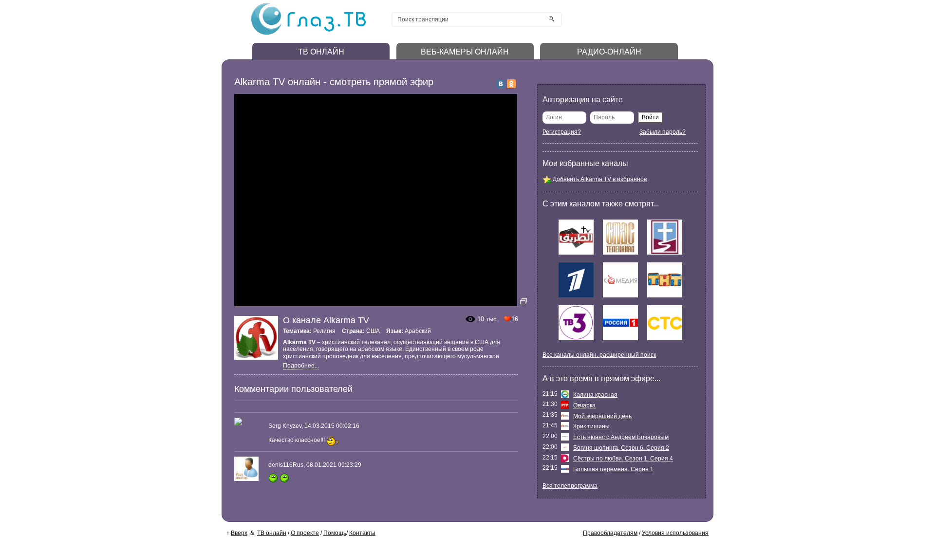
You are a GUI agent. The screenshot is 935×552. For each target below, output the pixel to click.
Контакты (362, 533)
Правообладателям (610, 533)
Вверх (239, 533)
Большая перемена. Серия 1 (613, 469)
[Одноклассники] (511, 83)
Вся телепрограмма (570, 485)
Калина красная (595, 394)
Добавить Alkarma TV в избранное (600, 179)
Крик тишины (591, 426)
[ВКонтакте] (500, 83)
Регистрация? (561, 132)
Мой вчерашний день (602, 416)
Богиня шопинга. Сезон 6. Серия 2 (621, 447)
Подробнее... (301, 365)
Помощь (334, 533)
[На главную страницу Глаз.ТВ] (308, 33)
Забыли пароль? (662, 132)
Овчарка (584, 405)
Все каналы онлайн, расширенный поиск (599, 354)
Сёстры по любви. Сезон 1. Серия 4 (623, 458)
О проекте (305, 533)
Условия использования (675, 533)
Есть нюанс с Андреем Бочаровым (621, 437)
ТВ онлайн (271, 533)
